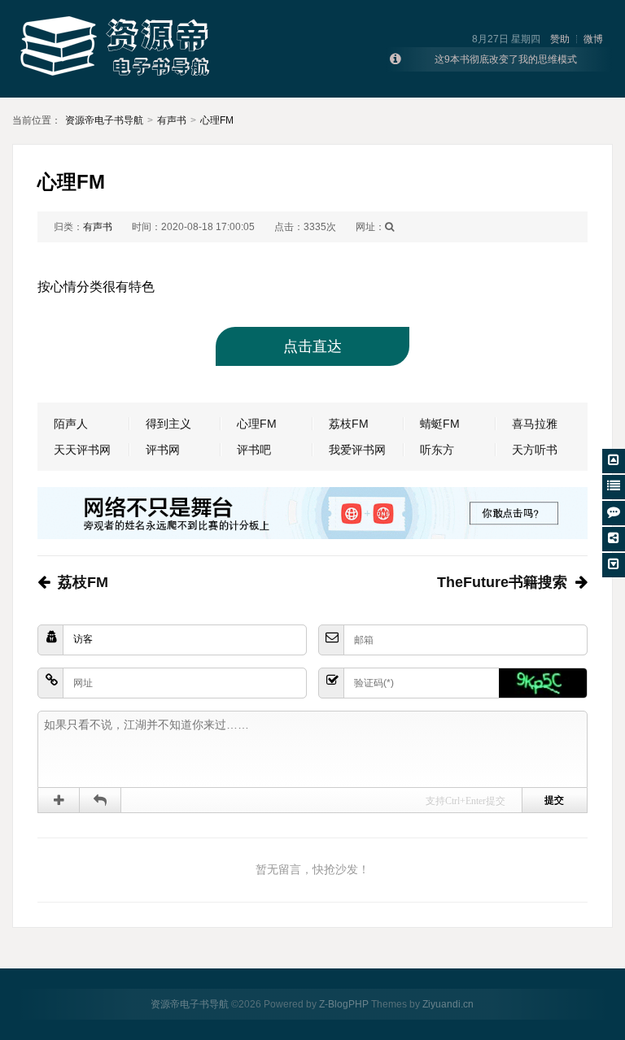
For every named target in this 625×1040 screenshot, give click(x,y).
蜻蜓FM (440, 423)
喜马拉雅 (534, 423)
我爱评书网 (357, 449)
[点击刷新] (543, 683)
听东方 (437, 449)
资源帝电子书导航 (104, 120)
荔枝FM (349, 423)
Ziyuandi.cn (448, 1004)
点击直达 (312, 346)
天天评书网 (82, 449)
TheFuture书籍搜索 (502, 582)
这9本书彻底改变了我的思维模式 (506, 59)
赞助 (560, 39)
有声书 (171, 120)
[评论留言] (613, 513)
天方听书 (534, 449)
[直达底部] (613, 565)
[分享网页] (613, 539)
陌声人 (71, 423)
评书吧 (254, 449)
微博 (593, 39)
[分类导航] (613, 487)
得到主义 (168, 423)
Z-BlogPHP (344, 1004)
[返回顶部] (613, 461)
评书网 (163, 449)
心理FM (217, 120)
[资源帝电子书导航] (118, 48)
